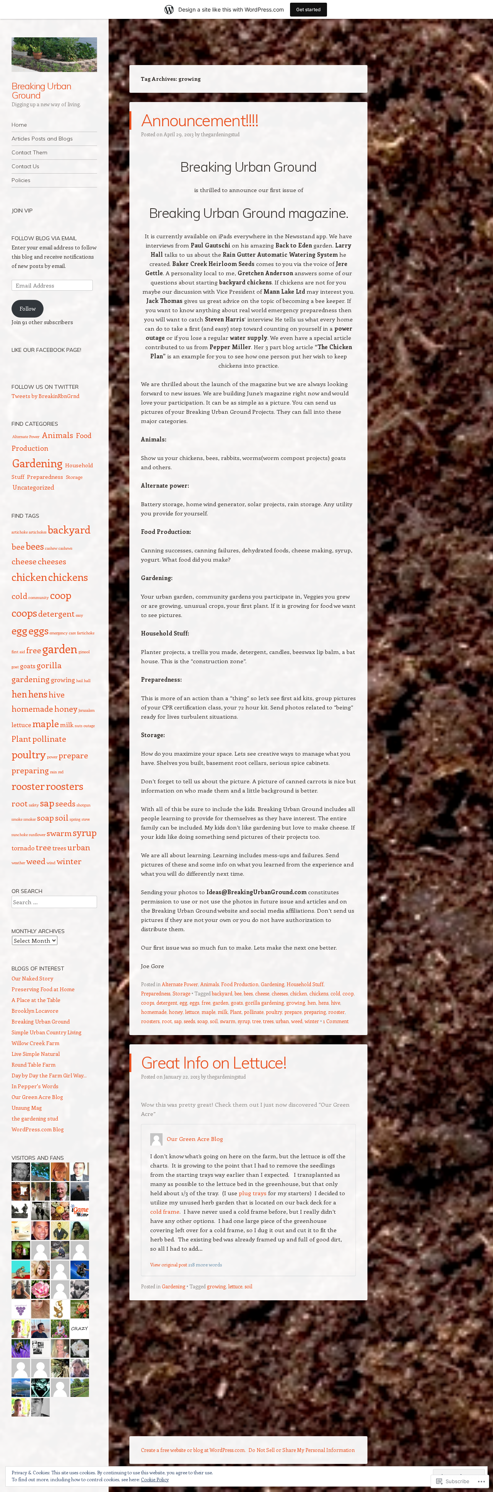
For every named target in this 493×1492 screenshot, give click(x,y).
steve (86, 819)
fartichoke (85, 633)
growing (295, 1002)
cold (335, 993)
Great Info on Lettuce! (213, 1062)
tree (256, 1021)
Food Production (239, 984)
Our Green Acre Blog (195, 1138)
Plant (235, 1012)
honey (176, 1012)
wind (51, 862)
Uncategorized (33, 487)
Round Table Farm (33, 1064)
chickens (318, 993)
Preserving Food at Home (43, 989)
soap (202, 1021)
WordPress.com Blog (38, 1129)
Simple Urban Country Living (47, 1032)
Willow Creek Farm (35, 1043)
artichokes (38, 532)
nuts (78, 725)
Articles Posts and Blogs (42, 138)
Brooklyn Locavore (35, 1010)
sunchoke (20, 834)
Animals (209, 984)
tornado (23, 847)
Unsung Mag (27, 1107)
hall (87, 680)
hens (323, 1002)
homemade (153, 1012)
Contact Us (25, 166)
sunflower (37, 834)
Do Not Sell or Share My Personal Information (301, 1450)
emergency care (63, 633)
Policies (21, 180)
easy (79, 615)
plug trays (253, 1193)
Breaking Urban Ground (41, 90)
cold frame (164, 1211)
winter (312, 1021)
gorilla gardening (264, 1002)
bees (248, 993)
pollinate (253, 1012)
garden (220, 1002)
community (39, 597)
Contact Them (29, 152)
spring (75, 819)
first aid (18, 651)
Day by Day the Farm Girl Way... (49, 1075)
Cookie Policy (155, 1479)
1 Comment (336, 1021)
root (167, 1021)
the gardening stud (35, 1118)
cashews (65, 548)
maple (208, 1012)
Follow (28, 308)
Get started (308, 9)
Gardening (272, 984)
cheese (262, 993)
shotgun (84, 805)
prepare (293, 1012)
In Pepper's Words (35, 1086)
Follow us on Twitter (45, 386)
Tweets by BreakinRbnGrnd (45, 396)
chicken (298, 993)
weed (296, 1021)
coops (147, 1002)
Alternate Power (180, 984)
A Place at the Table (36, 1000)
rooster (336, 1012)
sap (177, 1021)
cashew (51, 548)
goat (15, 666)
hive (335, 1002)
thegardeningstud (220, 134)
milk (223, 1012)
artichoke (20, 532)
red (61, 771)
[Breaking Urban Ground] (54, 54)
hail (79, 680)
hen (311, 1002)
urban (282, 1021)
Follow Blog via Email (44, 238)
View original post (168, 1264)
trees (268, 1021)
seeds (189, 1021)
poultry (274, 1012)
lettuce (192, 1012)
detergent (166, 1002)
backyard (222, 993)
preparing (315, 1012)
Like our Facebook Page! (46, 349)
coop (348, 993)
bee (238, 993)
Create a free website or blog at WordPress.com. (193, 1450)
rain (53, 771)
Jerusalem (87, 710)
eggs (194, 1002)
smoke (17, 819)
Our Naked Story (32, 978)
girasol (84, 651)
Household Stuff (305, 984)
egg (183, 1002)
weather (18, 862)
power (52, 756)
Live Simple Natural (36, 1053)
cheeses (280, 993)
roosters (150, 1021)
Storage (181, 993)
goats (237, 1002)
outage (89, 725)
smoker (29, 819)
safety (34, 805)
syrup (244, 1021)
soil (214, 1021)
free (205, 1002)
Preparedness (155, 993)
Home (19, 124)
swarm (227, 1021)
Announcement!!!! (199, 120)
